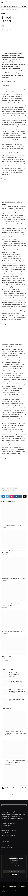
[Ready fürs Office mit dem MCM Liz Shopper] (5, 675)
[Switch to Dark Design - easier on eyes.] (23, 2)
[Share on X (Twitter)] (5, 30)
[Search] (26, 2)
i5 (10, 488)
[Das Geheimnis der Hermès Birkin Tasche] (14, 566)
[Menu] (2, 2)
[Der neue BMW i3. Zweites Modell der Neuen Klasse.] (14, 539)
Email (14, 869)
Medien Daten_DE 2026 (7, 847)
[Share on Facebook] (2, 30)
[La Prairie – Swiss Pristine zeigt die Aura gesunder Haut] (5, 683)
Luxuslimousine (5, 490)
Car (7, 488)
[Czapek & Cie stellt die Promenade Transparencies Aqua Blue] (14, 749)
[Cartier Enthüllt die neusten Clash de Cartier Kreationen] (14, 592)
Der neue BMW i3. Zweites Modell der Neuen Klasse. (12, 551)
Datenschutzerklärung (10, 886)
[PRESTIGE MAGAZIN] (13, 2)
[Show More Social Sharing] (10, 30)
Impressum (22, 886)
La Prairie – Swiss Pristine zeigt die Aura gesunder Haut (17, 682)
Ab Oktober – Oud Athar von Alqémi (15, 788)
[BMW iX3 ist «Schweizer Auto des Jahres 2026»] (14, 645)
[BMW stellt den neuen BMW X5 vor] (14, 513)
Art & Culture (5, 6)
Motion (23, 6)
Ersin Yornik (8, 26)
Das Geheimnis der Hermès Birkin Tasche (13, 578)
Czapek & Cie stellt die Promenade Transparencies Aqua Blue (15, 761)
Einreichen (14, 874)
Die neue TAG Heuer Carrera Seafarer (12, 631)
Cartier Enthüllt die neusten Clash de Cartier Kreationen (12, 604)
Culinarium (15, 6)
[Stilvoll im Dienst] (14, 41)
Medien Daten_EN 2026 (7, 845)
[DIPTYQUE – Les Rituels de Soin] (5, 701)
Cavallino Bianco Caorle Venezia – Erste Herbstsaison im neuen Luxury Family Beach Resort (15, 733)
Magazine (3, 850)
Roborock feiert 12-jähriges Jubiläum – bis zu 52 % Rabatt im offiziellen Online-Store (17, 691)
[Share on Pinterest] (7, 30)
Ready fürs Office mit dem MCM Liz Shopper (16, 673)
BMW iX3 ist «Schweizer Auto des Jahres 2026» (12, 657)
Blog (3, 13)
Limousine (15, 488)
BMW (3, 488)
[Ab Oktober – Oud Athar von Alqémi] (14, 776)
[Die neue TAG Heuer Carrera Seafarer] (14, 619)
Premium (13, 490)
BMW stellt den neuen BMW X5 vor (11, 525)
